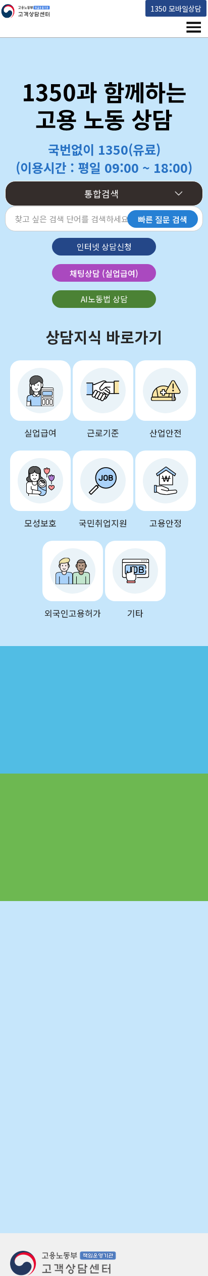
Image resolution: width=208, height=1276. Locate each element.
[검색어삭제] (107, 219)
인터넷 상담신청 (104, 246)
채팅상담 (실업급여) (104, 273)
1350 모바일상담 (175, 8)
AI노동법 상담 (104, 299)
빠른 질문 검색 (162, 219)
